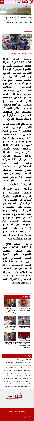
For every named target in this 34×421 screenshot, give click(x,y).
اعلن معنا (11, 412)
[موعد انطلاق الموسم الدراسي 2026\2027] (24, 320)
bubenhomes (28, 31)
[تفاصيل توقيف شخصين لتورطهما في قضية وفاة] (10, 336)
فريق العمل (17, 412)
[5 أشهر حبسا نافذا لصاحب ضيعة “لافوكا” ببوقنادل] (10, 320)
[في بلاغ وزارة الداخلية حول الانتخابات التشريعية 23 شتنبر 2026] (10, 303)
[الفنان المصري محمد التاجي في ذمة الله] (24, 303)
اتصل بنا (23, 412)
